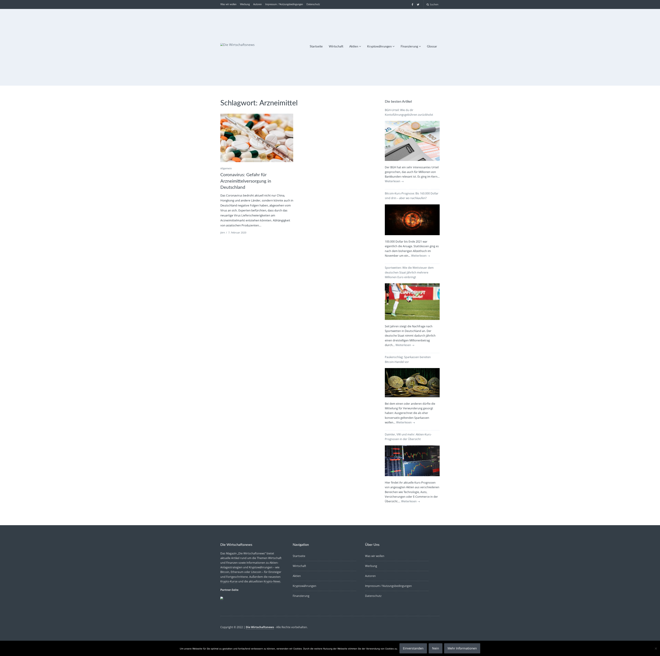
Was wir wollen (228, 4)
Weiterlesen (394, 181)
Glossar (432, 46)
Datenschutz (313, 4)
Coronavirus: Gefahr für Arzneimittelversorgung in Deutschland (245, 181)
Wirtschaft (336, 46)
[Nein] (655, 648)
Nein (435, 648)
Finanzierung (409, 46)
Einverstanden (413, 648)
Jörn (222, 232)
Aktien (353, 46)
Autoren (257, 4)
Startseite (316, 46)
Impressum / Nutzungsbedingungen (284, 4)
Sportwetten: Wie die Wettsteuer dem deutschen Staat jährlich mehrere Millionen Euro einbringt (409, 272)
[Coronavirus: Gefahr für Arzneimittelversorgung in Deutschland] (256, 138)
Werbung (245, 4)
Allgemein (226, 168)
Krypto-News (272, 581)
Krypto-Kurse (229, 581)
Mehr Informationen (462, 648)
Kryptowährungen (379, 46)
